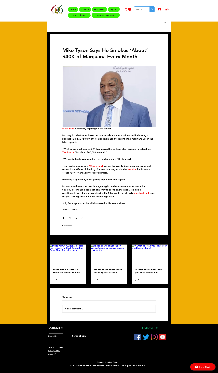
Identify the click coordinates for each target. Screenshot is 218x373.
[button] (128, 9)
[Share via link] (82, 218)
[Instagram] (154, 337)
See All (165, 240)
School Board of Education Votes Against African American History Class (108, 271)
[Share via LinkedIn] (76, 218)
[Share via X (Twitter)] (70, 218)
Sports (74, 209)
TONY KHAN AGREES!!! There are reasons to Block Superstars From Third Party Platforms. (67, 271)
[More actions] (154, 43)
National (66, 209)
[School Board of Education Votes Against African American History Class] (109, 255)
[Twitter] (146, 337)
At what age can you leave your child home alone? (148, 271)
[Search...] (151, 9)
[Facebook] (137, 337)
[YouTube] (162, 337)
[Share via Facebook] (63, 218)
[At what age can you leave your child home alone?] (150, 255)
